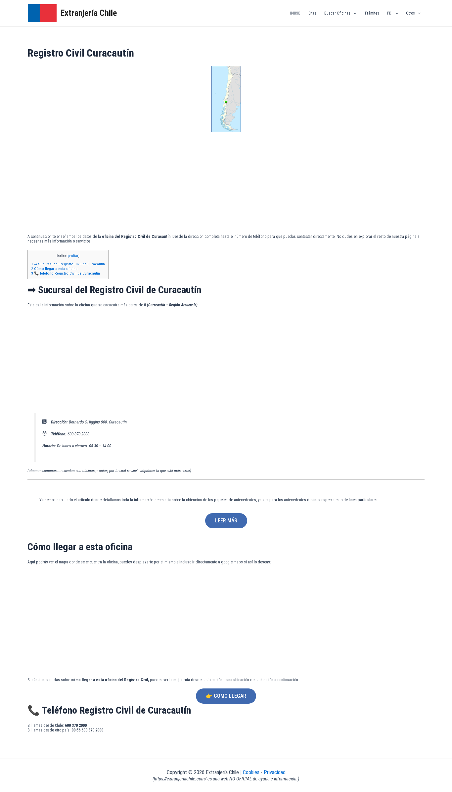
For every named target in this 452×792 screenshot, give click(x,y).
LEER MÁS (226, 520)
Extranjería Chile (89, 13)
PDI (389, 13)
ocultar (73, 256)
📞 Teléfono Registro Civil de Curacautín (65, 273)
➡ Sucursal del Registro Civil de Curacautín (68, 264)
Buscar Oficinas (337, 13)
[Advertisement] (226, 184)
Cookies (252, 772)
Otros (410, 13)
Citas (312, 13)
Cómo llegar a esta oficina (54, 268)
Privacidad (275, 772)
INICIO (295, 13)
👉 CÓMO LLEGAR (226, 696)
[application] (353, 13)
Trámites (371, 13)
